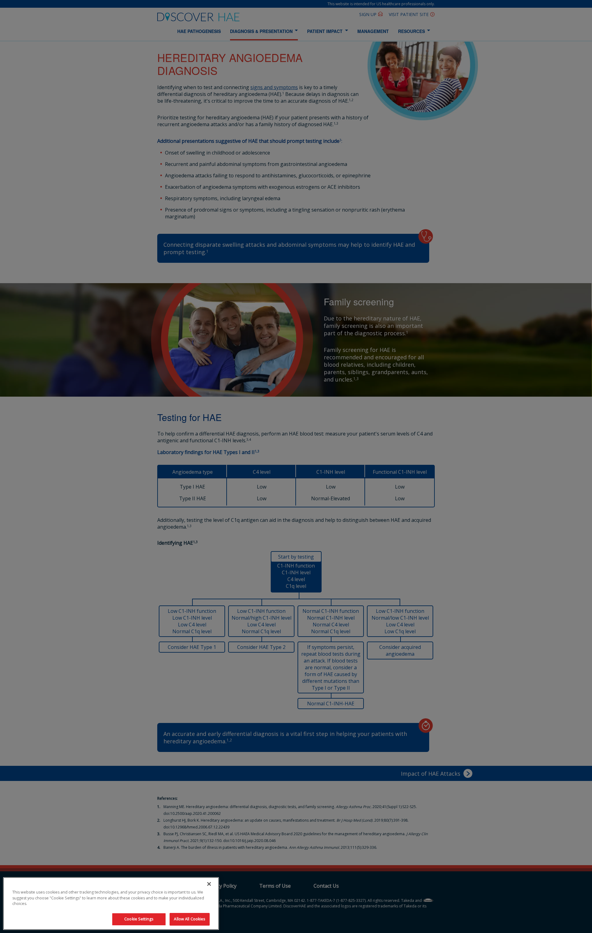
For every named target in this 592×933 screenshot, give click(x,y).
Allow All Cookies (189, 919)
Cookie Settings (138, 919)
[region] (111, 903)
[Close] (209, 884)
